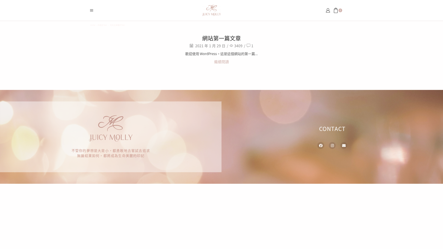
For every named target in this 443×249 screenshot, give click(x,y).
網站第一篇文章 (221, 38)
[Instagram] (332, 145)
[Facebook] (320, 145)
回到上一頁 (344, 26)
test (105, 25)
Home (92, 25)
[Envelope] (343, 145)
